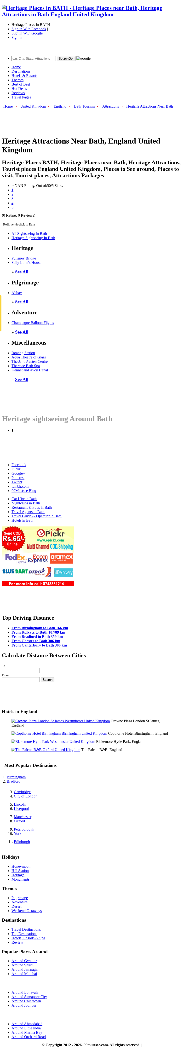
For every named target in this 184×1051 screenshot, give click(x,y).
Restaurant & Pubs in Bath (32, 507)
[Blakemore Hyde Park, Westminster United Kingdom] (53, 741)
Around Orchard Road (29, 1037)
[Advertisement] (89, 120)
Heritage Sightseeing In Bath (33, 238)
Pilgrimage (20, 898)
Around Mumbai (24, 974)
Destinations (21, 71)
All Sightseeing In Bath (29, 233)
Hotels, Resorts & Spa (28, 938)
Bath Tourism (84, 106)
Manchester (22, 817)
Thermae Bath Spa (26, 366)
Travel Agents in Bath (28, 512)
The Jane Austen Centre (30, 361)
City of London (25, 796)
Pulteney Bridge (24, 258)
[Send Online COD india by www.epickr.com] (38, 585)
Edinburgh (22, 842)
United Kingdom (33, 106)
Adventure (20, 902)
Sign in (17, 37)
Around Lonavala (25, 992)
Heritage (18, 875)
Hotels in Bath (22, 520)
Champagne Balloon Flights (33, 323)
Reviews (18, 93)
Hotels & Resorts (24, 76)
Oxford (19, 821)
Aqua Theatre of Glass (29, 357)
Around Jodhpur (24, 1005)
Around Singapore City (29, 997)
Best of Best (21, 84)
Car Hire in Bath (24, 499)
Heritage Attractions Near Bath (149, 106)
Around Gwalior (24, 961)
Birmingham (16, 777)
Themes (17, 80)
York (17, 834)
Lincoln (20, 804)
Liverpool (21, 809)
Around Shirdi (22, 965)
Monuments (20, 879)
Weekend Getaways (27, 911)
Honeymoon (21, 866)
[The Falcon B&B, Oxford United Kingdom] (46, 750)
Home (16, 67)
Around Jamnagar (25, 969)
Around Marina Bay (27, 1032)
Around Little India (26, 1028)
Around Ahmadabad (27, 1024)
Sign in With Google (27, 33)
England (60, 106)
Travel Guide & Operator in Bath (37, 516)
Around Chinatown (26, 1001)
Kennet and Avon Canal (30, 370)
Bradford (13, 781)
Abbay (17, 293)
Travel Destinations (26, 929)
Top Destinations (24, 934)
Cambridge (22, 792)
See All (21, 271)
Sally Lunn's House (26, 262)
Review (17, 942)
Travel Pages (21, 97)
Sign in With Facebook (29, 29)
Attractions (110, 106)
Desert (16, 906)
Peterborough (24, 829)
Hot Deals (19, 89)
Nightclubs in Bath (26, 503)
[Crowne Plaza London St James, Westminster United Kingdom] (61, 721)
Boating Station (23, 353)
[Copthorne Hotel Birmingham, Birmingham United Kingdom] (59, 733)
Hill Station (20, 871)
